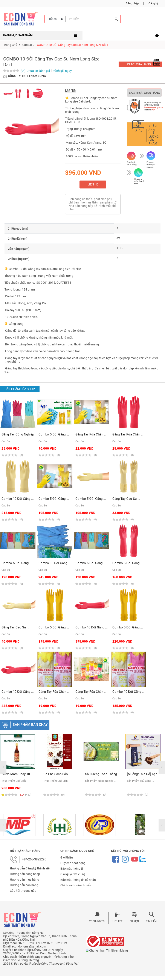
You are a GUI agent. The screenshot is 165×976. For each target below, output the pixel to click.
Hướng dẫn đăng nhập (25, 874)
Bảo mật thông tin (72, 868)
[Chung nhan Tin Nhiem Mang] (107, 950)
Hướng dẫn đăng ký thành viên (30, 868)
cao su (27, 45)
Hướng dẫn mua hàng (24, 879)
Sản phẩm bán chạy (30, 725)
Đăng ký (153, 3)
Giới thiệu (66, 857)
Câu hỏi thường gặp (23, 890)
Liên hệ (92, 184)
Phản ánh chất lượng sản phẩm (153, 135)
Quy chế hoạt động (73, 863)
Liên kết (117, 921)
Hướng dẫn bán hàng (24, 885)
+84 (153, 110)
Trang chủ (10, 45)
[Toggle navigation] (157, 35)
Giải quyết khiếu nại (73, 874)
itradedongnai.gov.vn (153, 107)
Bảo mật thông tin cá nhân (78, 879)
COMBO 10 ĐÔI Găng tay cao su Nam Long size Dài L (73, 45)
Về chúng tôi (97, 921)
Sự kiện (134, 921)
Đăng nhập (132, 3)
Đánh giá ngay (62, 70)
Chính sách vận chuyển (75, 885)
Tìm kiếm (151, 921)
